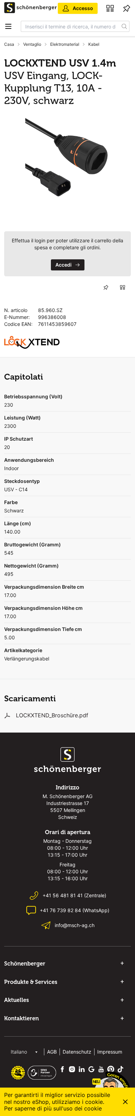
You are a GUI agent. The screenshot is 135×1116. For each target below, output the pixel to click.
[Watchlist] (126, 8)
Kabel (93, 44)
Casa (9, 44)
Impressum (109, 1052)
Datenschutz (77, 1052)
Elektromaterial (64, 44)
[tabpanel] (67, 162)
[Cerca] (124, 26)
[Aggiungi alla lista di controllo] (106, 287)
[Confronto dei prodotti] (110, 8)
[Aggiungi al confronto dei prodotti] (122, 287)
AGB (52, 1052)
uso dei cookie (82, 1108)
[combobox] (70, 26)
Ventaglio (32, 44)
